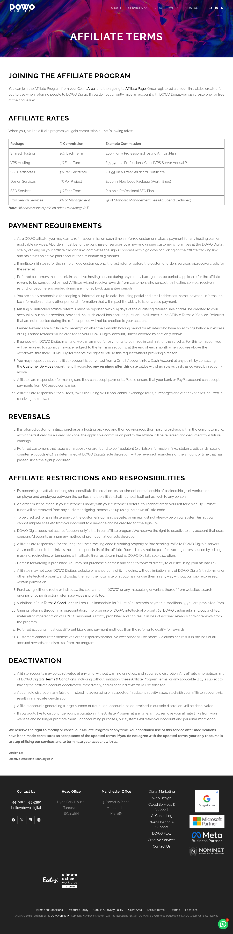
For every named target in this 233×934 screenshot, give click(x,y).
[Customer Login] (221, 8)
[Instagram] (39, 820)
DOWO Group (58, 915)
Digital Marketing (162, 791)
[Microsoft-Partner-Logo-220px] (207, 821)
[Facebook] (13, 820)
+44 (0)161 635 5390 (26, 802)
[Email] (216, 8)
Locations (191, 910)
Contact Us (162, 846)
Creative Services (162, 840)
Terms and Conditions (49, 910)
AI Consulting (161, 816)
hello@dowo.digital (26, 808)
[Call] (211, 8)
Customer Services (38, 366)
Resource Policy (78, 910)
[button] (223, 924)
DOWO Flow (161, 833)
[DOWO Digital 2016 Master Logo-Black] (22, 7)
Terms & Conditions (59, 603)
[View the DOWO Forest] (60, 881)
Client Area (86, 89)
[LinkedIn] (30, 820)
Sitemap (175, 910)
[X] (22, 820)
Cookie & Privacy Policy (108, 910)
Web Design (161, 798)
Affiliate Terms (156, 910)
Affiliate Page (135, 89)
